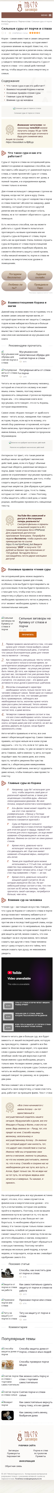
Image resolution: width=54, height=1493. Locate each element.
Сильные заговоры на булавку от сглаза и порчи (35, 622)
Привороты (13, 1453)
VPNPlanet (39, 529)
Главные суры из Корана (19, 96)
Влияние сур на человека (19, 100)
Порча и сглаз (24, 21)
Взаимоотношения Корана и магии (25, 89)
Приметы (40, 1456)
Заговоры (13, 1450)
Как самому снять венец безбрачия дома (33, 1414)
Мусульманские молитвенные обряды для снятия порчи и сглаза (34, 355)
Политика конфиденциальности (28, 1479)
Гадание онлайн (40, 275)
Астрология (40, 1453)
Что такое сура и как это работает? (25, 85)
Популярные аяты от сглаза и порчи (34, 371)
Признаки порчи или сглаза (35, 1299)
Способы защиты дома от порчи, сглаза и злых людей (35, 1350)
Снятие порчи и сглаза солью (32, 1393)
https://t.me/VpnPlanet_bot (19, 544)
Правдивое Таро (41, 286)
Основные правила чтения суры (23, 92)
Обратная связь (13, 1466)
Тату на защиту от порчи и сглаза (34, 1314)
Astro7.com (48, 293)
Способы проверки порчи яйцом (34, 1363)
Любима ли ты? (15, 286)
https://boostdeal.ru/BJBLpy (20, 142)
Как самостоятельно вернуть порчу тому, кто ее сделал (35, 1404)
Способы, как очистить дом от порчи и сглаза (35, 1272)
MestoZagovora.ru (9, 21)
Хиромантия (13, 1456)
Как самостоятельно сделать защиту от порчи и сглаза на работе (35, 1287)
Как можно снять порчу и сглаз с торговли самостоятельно (34, 1379)
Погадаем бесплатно (14, 275)
